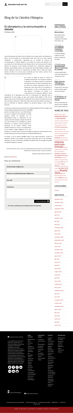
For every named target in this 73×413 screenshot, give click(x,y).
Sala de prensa (31, 408)
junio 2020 (57, 231)
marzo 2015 (58, 281)
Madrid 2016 (57, 171)
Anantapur (57, 120)
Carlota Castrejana (58, 125)
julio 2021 (57, 221)
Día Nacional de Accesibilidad (62, 140)
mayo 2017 (57, 262)
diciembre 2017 (59, 249)
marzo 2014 (58, 287)
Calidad (29, 365)
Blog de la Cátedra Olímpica (23, 17)
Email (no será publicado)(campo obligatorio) (20, 173)
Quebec (59, 179)
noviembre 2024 (59, 202)
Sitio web (9, 180)
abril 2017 (57, 265)
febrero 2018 (58, 243)
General (57, 190)
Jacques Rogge (57, 161)
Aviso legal (46, 408)
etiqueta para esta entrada (60, 144)
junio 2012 (57, 316)
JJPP (65, 161)
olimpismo (61, 177)
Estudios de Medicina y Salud (50, 367)
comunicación (64, 127)
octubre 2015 (58, 271)
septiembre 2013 (59, 290)
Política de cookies (54, 408)
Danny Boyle (57, 135)
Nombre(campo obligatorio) (15, 167)
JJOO (62, 162)
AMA (55, 118)
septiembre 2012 (59, 306)
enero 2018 (58, 246)
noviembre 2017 (59, 253)
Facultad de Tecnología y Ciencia (41, 354)
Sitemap (60, 352)
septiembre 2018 (59, 240)
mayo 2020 (57, 234)
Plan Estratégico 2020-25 (30, 355)
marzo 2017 (58, 268)
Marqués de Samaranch (59, 175)
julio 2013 (57, 294)
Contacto (16, 408)
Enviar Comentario (41, 201)
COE (56, 127)
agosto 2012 (58, 309)
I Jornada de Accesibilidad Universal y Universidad (61, 155)
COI (58, 127)
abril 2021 (57, 224)
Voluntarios (57, 182)
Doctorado (50, 360)
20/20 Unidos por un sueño (60, 114)
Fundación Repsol (60, 151)
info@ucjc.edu (36, 404)
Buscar (65, 4)
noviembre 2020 (59, 227)
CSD (64, 131)
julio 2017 (57, 259)
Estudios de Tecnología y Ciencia (51, 381)
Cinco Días (64, 125)
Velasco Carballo (64, 179)
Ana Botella (61, 118)
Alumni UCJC (31, 376)
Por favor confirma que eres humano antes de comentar (24, 205)
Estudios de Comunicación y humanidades (51, 372)
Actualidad (39, 408)
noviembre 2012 (59, 300)
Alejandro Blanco (61, 116)
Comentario (10, 187)
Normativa (30, 367)
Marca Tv (62, 173)
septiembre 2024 (59, 208)
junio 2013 (57, 297)
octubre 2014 (58, 284)
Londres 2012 (63, 168)
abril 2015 (57, 278)
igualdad (57, 153)
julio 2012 (57, 312)
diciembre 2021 (59, 218)
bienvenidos (64, 123)
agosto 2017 (58, 256)
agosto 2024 (58, 212)
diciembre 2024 (59, 199)
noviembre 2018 (59, 237)
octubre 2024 (58, 205)
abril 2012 (57, 322)
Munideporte (13, 157)
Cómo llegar (23, 408)
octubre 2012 (58, 303)
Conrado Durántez (58, 129)
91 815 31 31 (63, 402)
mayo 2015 (57, 275)
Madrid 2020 (61, 172)
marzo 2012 (58, 325)
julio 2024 (57, 215)
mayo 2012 (57, 319)
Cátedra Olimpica (64, 133)
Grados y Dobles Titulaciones (51, 339)
